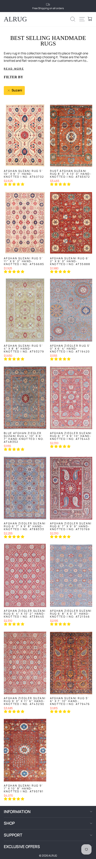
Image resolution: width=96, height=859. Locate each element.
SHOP (9, 823)
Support (13, 835)
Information (17, 811)
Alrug (15, 19)
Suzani (16, 90)
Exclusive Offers (22, 846)
